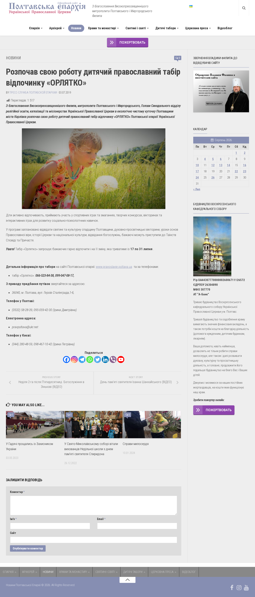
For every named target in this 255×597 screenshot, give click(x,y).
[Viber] (113, 359)
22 (236, 171)
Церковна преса (196, 28)
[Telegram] (81, 359)
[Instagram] (74, 359)
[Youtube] (120, 359)
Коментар (17, 492)
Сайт (13, 533)
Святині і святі (136, 28)
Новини (76, 28)
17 (197, 171)
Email (101, 519)
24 (197, 177)
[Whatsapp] (89, 359)
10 (197, 165)
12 (213, 165)
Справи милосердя (136, 444)
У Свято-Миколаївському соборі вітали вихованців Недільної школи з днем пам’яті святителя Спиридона (91, 449)
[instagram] (239, 587)
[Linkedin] (105, 359)
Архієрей (55, 28)
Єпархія (34, 28)
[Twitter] (97, 359)
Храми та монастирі (102, 28)
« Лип (196, 189)
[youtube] (246, 587)
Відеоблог (225, 28)
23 (244, 171)
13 (220, 165)
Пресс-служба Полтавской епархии (33, 92)
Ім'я (13, 519)
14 (228, 165)
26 (213, 177)
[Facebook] (66, 359)
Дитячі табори (165, 28)
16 (244, 165)
